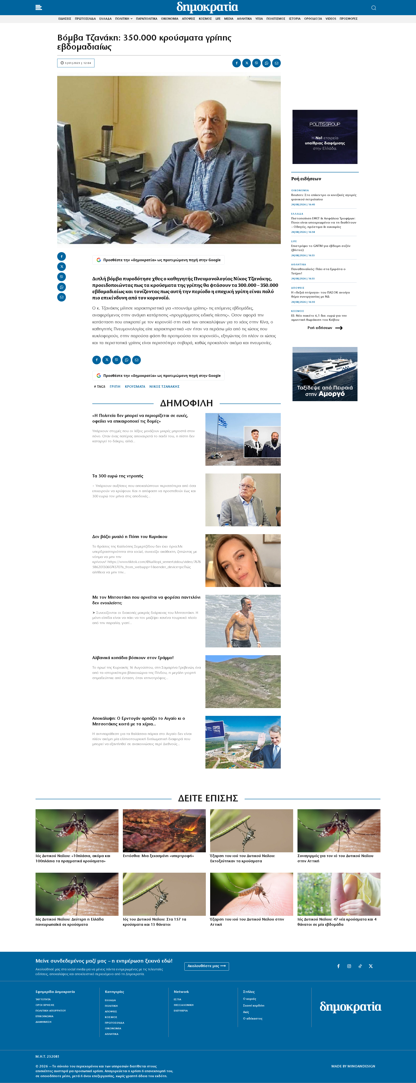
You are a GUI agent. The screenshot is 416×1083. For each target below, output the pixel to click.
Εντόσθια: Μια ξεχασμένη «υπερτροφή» (158, 856)
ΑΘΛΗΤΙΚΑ (298, 264)
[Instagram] (349, 966)
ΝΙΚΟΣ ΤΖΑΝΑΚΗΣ (165, 387)
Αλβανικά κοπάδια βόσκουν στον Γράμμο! (133, 658)
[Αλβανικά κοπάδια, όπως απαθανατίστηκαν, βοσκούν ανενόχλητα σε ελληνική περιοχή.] (243, 681)
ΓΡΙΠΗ (115, 387)
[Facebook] (236, 63)
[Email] (276, 63)
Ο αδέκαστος (252, 1018)
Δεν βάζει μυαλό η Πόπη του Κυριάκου (129, 537)
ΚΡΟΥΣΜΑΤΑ (135, 387)
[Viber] (256, 63)
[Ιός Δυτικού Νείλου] (251, 830)
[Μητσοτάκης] (243, 621)
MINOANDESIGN (361, 1066)
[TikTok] (360, 966)
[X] (246, 63)
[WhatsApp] (266, 63)
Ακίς (246, 1012)
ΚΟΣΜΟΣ (297, 311)
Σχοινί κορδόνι (253, 1005)
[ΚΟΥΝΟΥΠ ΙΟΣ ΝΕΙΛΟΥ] (338, 894)
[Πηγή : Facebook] (243, 560)
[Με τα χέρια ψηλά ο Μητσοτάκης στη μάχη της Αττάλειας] (243, 742)
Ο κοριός (249, 999)
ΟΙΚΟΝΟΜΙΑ (300, 190)
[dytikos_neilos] (251, 894)
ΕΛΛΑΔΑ (297, 214)
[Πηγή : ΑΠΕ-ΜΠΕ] (164, 830)
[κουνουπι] (77, 830)
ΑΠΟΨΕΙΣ (298, 288)
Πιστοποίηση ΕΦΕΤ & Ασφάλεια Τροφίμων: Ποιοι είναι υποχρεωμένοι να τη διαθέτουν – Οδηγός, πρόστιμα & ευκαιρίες (323, 223)
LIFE (294, 241)
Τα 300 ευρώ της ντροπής (117, 476)
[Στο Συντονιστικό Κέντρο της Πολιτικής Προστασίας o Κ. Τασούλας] (243, 499)
